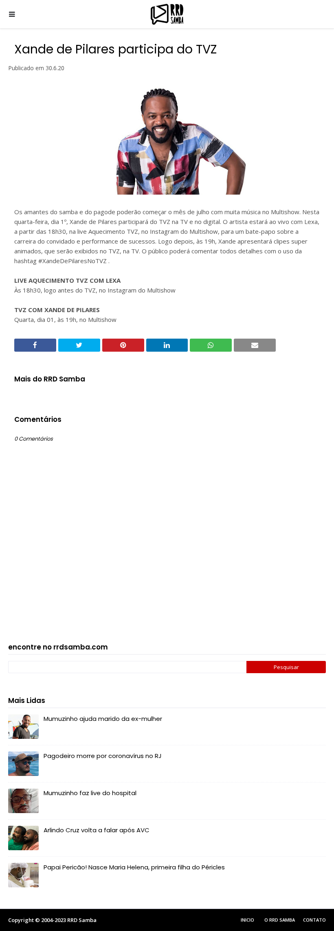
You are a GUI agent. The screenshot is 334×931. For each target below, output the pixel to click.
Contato (314, 920)
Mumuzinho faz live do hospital (90, 793)
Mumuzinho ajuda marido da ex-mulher (103, 718)
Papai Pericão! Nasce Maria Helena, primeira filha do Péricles (134, 867)
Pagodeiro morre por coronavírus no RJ (103, 755)
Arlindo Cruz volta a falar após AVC (96, 830)
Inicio (247, 920)
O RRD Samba (279, 920)
